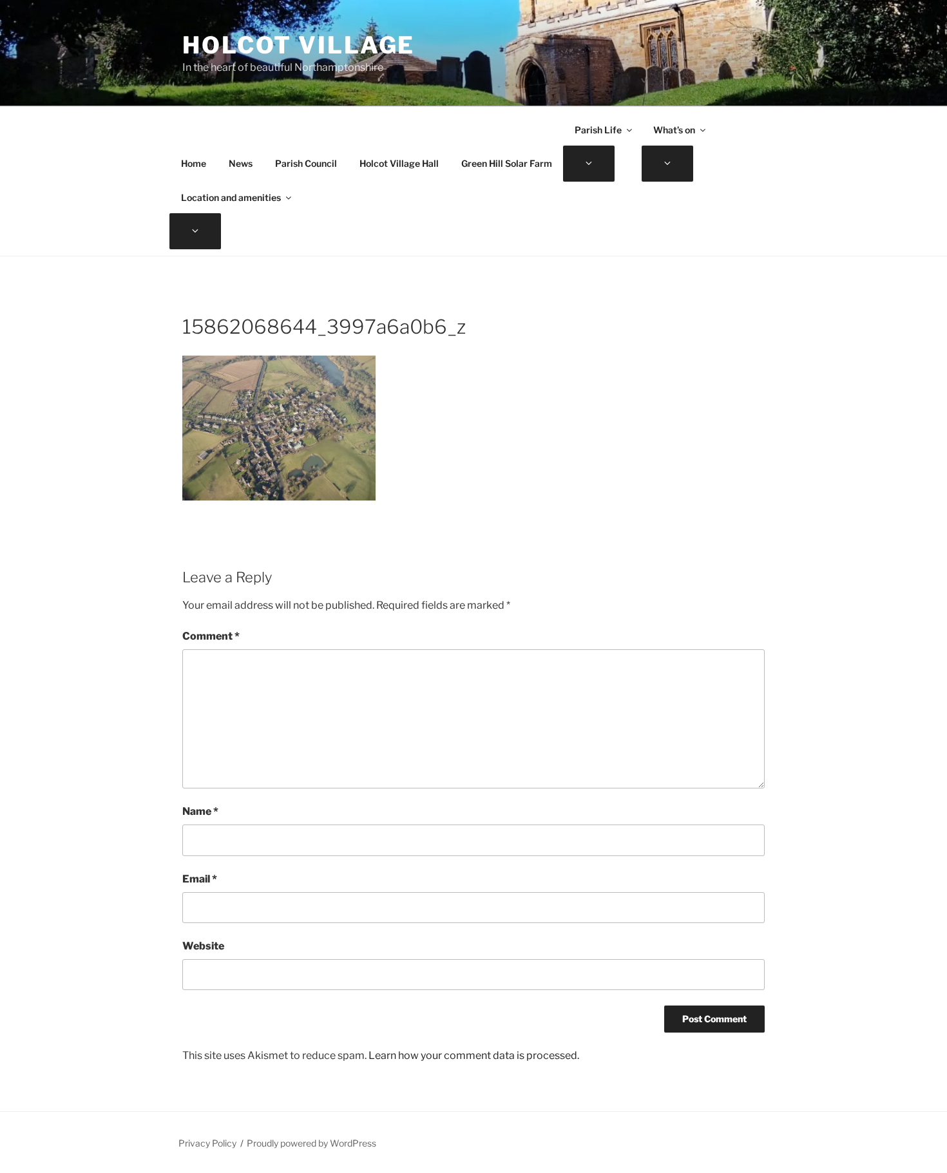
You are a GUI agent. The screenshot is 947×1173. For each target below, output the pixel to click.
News (241, 163)
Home (193, 163)
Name (200, 811)
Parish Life (598, 129)
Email (199, 879)
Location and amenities (231, 197)
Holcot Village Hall (399, 163)
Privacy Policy (207, 1143)
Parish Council (306, 163)
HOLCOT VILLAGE (298, 45)
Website (203, 946)
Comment (211, 636)
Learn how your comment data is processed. (473, 1055)
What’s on (674, 129)
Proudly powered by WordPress (311, 1143)
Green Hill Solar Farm (506, 163)
